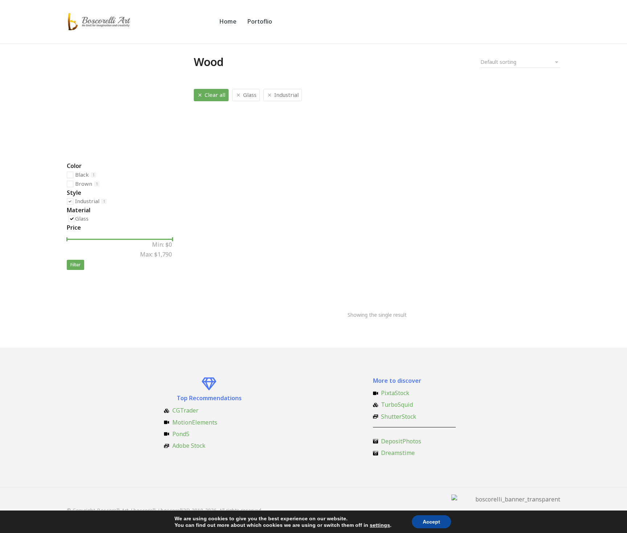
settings (380, 525)
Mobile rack (210, 283)
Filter (75, 265)
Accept (431, 522)
